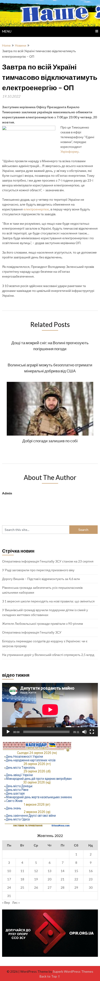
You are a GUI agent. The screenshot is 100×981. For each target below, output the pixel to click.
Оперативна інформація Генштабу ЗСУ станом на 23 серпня (47, 561)
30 (91, 887)
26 (36, 887)
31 (9, 896)
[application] (50, 709)
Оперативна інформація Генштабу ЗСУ (31, 632)
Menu (6, 31)
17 (9, 879)
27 (49, 887)
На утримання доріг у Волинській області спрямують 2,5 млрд (48, 655)
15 (76, 871)
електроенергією (36, 209)
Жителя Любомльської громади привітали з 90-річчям (42, 623)
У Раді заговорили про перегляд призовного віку (38, 570)
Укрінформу (69, 151)
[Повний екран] (92, 732)
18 (22, 879)
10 (9, 871)
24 (9, 887)
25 (22, 887)
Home (6, 45)
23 (91, 879)
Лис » (16, 902)
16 (91, 871)
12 (36, 871)
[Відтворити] (8, 732)
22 (76, 879)
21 (62, 879)
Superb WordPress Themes (73, 971)
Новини (20, 45)
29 (76, 887)
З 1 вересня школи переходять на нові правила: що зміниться (48, 601)
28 (62, 887)
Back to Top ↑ (50, 976)
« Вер (6, 902)
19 (36, 879)
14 (62, 871)
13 (49, 871)
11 (22, 871)
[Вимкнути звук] (84, 732)
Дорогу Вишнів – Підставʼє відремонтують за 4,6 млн (41, 579)
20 (49, 879)
